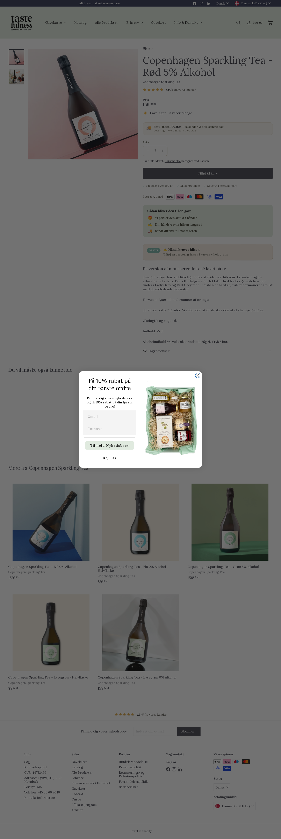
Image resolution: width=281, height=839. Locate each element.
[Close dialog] (197, 375)
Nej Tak (109, 458)
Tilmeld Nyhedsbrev (109, 445)
